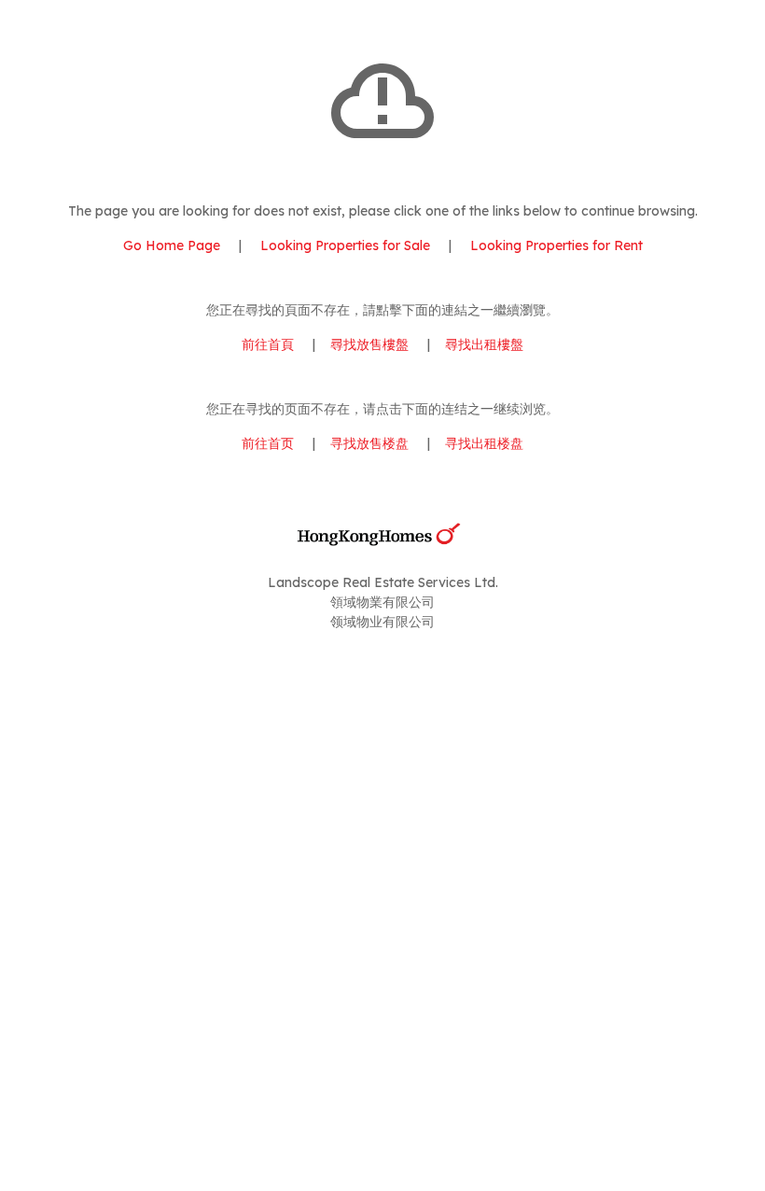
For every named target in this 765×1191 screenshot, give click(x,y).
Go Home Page (171, 245)
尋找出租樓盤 (484, 344)
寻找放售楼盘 (369, 443)
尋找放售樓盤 (369, 344)
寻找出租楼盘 (484, 443)
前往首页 (268, 443)
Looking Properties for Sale (345, 245)
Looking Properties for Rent (554, 245)
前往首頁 (268, 344)
